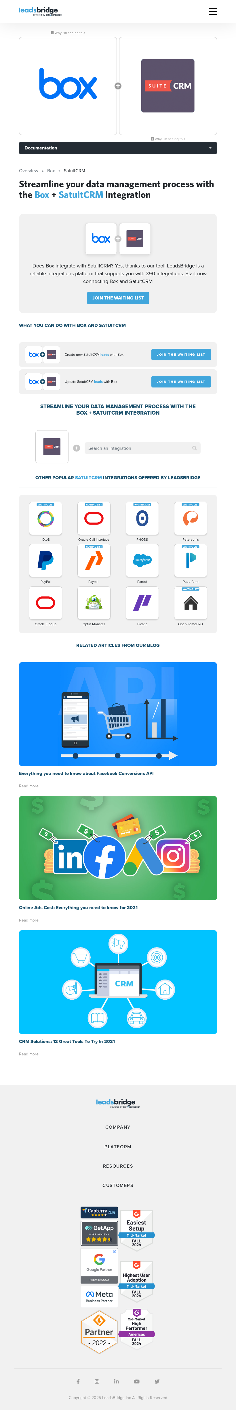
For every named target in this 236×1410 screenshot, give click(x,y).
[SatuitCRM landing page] (168, 86)
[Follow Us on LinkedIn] (116, 1381)
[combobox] (142, 448)
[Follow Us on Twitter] (157, 1381)
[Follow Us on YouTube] (137, 1381)
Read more (29, 786)
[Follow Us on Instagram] (97, 1381)
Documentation (40, 148)
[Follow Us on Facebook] (78, 1381)
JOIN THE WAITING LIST (118, 298)
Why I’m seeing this (69, 33)
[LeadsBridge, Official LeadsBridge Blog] (40, 11)
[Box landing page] (68, 86)
